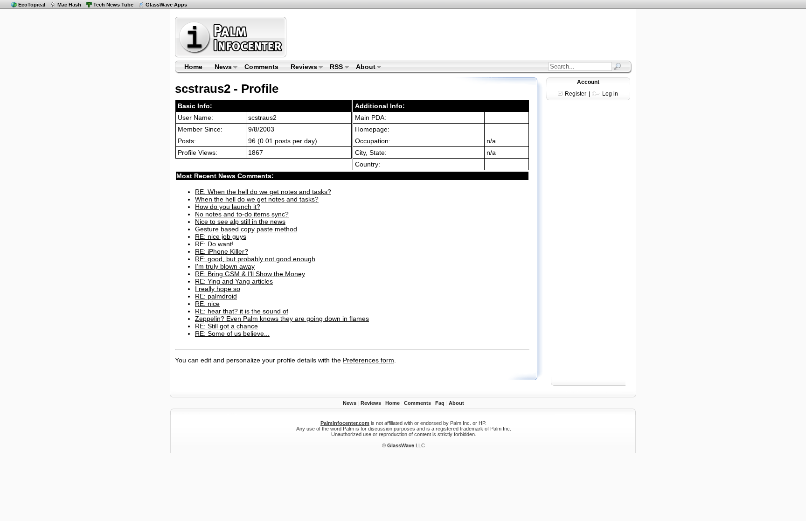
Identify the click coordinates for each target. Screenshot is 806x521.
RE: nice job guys (220, 236)
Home (193, 66)
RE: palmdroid (216, 296)
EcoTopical (31, 4)
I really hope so (217, 288)
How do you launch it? (227, 206)
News (220, 67)
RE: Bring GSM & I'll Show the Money (250, 274)
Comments (261, 66)
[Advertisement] (460, 37)
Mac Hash (69, 4)
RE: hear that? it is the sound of (241, 311)
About (362, 67)
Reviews (301, 67)
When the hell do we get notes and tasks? (257, 199)
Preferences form (368, 360)
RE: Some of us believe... (232, 333)
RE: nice (207, 303)
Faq (440, 403)
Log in (610, 94)
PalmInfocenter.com (344, 423)
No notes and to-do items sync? (242, 214)
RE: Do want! (214, 244)
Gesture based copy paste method (246, 229)
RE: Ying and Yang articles (234, 281)
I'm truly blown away (225, 266)
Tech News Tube (113, 4)
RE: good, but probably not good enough (255, 259)
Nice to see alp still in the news (240, 221)
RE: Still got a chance (226, 326)
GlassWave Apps (166, 4)
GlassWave (400, 445)
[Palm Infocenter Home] (231, 55)
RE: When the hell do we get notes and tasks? (263, 191)
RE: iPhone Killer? (221, 251)
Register (575, 94)
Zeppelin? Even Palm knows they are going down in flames (282, 318)
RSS (333, 67)
